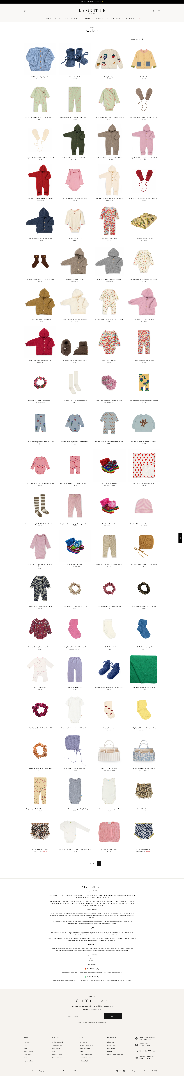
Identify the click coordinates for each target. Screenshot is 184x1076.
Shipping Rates (85, 1048)
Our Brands (111, 1045)
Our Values (111, 1048)
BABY (56, 18)
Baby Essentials (57, 1058)
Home (91, 27)
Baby (26, 1045)
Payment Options (86, 1055)
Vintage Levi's (57, 1055)
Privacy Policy (84, 1061)
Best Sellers (56, 1048)
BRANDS (88, 18)
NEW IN (46, 18)
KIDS (65, 18)
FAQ (81, 1051)
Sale (53, 1051)
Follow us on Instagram (115, 1055)
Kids (25, 1048)
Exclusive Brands (57, 1042)
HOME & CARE (116, 18)
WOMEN (129, 18)
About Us (110, 1042)
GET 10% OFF (180, 538)
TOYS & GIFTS (101, 18)
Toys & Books (28, 1051)
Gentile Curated (57, 1045)
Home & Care (28, 1061)
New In (26, 1042)
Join (113, 1016)
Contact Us (83, 1042)
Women (27, 1058)
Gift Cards (27, 1055)
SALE (138, 18)
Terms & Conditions (86, 1058)
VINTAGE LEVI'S (77, 18)
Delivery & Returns (86, 1045)
